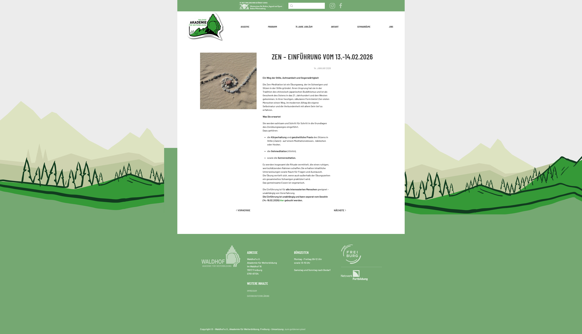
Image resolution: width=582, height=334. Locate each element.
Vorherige (244, 210)
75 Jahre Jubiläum (304, 26)
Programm (272, 26)
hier (282, 200)
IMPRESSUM (252, 290)
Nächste (339, 210)
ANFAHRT (335, 26)
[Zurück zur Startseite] (205, 26)
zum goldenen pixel (295, 329)
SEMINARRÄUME (363, 26)
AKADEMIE (245, 26)
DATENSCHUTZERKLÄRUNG (258, 295)
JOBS (391, 26)
